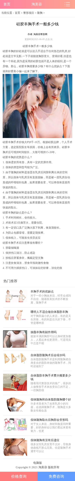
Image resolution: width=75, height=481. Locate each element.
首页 (6, 4)
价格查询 (19, 476)
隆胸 (39, 12)
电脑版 (37, 462)
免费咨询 (56, 476)
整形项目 (28, 12)
